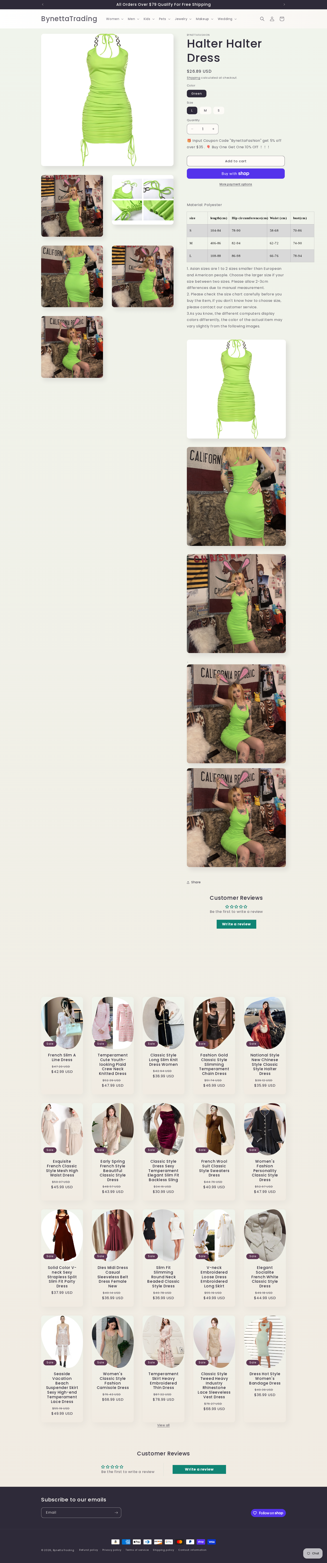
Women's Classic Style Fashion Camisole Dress (113, 1381)
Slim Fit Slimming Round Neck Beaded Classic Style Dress (163, 1276)
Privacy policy (111, 1550)
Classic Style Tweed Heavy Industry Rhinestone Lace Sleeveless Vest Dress (214, 1385)
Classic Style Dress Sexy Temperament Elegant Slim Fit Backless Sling (163, 1170)
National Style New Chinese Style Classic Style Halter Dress (265, 1064)
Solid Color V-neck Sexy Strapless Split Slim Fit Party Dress (62, 1276)
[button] (114, 19)
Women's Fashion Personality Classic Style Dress (265, 1170)
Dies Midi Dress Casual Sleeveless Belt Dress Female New (112, 1276)
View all (163, 1425)
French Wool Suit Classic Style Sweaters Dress (214, 1168)
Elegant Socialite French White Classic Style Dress (265, 1276)
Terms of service (137, 1550)
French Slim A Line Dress (62, 1057)
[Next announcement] (284, 4)
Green (196, 93)
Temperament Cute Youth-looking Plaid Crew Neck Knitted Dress (113, 1064)
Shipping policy (163, 1550)
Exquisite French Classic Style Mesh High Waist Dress (62, 1168)
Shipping (193, 78)
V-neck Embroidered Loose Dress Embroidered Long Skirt (214, 1276)
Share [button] (196, 882)
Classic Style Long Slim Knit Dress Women (163, 1060)
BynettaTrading (63, 1550)
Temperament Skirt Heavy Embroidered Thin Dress (163, 1381)
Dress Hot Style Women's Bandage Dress (265, 1378)
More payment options (236, 184)
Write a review (236, 924)
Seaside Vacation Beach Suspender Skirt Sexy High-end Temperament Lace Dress (62, 1388)
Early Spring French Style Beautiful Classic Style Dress (113, 1170)
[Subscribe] (116, 1512)
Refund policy (88, 1550)
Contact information (192, 1550)
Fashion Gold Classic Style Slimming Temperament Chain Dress (214, 1064)
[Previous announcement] (43, 4)
